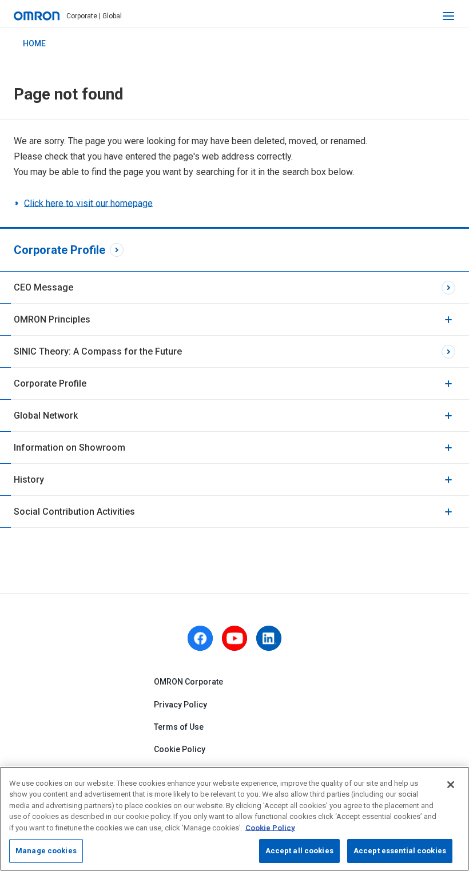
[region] (234, 818)
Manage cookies (46, 850)
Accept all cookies (299, 850)
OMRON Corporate (188, 681)
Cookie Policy (179, 749)
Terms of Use (179, 726)
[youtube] (234, 638)
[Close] (450, 784)
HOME (34, 43)
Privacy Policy (180, 704)
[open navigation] (448, 16)
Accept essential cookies (399, 850)
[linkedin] (268, 638)
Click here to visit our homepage (88, 203)
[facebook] (200, 638)
